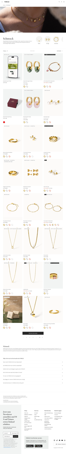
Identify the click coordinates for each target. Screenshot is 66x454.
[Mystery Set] (12, 309)
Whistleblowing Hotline (47, 425)
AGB (45, 414)
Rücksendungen (57, 413)
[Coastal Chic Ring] (53, 138)
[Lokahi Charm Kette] (12, 240)
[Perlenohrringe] (53, 102)
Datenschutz (47, 416)
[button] (59, 2)
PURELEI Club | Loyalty (27, 419)
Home (4, 5)
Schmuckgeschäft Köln (28, 427)
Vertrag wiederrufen (58, 416)
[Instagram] (54, 440)
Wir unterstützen (27, 422)
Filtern (4, 51)
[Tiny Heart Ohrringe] (33, 138)
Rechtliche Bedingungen (47, 422)
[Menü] (2, 1)
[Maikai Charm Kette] (12, 275)
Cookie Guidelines (47, 428)
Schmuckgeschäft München (28, 429)
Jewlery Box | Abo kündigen (57, 419)
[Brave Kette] (33, 309)
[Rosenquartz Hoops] (33, 102)
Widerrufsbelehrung (48, 413)
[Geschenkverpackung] (12, 102)
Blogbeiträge (27, 421)
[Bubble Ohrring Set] (33, 172)
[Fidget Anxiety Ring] (12, 172)
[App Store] (30, 446)
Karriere (26, 424)
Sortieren (59, 51)
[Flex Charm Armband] (33, 206)
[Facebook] (59, 440)
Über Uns (26, 413)
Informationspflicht (48, 418)
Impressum (46, 419)
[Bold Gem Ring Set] (53, 275)
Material (26, 416)
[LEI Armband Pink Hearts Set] (53, 66)
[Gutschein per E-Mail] (12, 66)
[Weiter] (42, 337)
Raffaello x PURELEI (28, 414)
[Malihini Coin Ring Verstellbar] (53, 309)
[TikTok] (57, 440)
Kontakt (36, 413)
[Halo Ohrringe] (53, 172)
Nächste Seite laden (33, 333)
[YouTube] (62, 440)
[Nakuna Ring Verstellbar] (12, 138)
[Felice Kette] (53, 240)
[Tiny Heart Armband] (12, 206)
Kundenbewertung (38, 419)
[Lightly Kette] (33, 275)
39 (39, 337)
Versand (56, 414)
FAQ (35, 418)
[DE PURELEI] (7, 1)
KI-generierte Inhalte (48, 427)
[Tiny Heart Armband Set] (53, 206)
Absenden (16, 436)
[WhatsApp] (64, 440)
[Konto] (62, 2)
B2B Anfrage (36, 416)
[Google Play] (38, 446)
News (35, 414)
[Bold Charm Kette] (33, 240)
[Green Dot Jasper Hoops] (33, 66)
